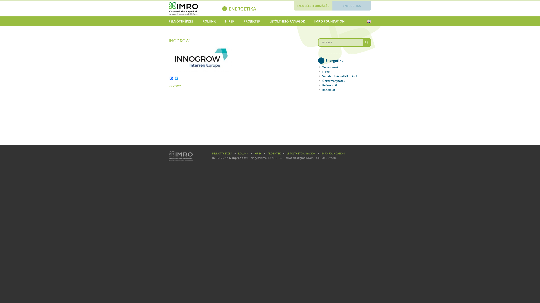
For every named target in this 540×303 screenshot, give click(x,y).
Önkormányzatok (333, 81)
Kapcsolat (328, 90)
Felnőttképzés (181, 21)
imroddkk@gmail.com (299, 158)
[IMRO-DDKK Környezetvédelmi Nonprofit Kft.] (191, 9)
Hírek (229, 21)
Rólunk (209, 21)
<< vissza (175, 86)
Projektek (252, 21)
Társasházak (330, 67)
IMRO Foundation (329, 21)
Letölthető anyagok (287, 21)
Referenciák (330, 85)
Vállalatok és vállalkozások (340, 76)
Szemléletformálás (313, 6)
